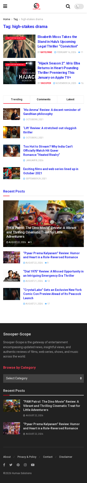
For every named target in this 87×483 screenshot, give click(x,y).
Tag (16, 19)
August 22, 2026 (17, 242)
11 (81, 52)
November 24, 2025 (65, 83)
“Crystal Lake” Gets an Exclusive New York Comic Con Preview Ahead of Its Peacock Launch (52, 294)
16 (81, 83)
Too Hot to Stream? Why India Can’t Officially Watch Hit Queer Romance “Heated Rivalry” (48, 150)
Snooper (46, 83)
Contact (48, 456)
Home (6, 19)
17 (48, 304)
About (7, 456)
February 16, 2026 (66, 52)
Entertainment (15, 38)
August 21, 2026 (34, 281)
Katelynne (46, 52)
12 (48, 281)
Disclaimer (65, 456)
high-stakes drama (32, 19)
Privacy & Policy (27, 456)
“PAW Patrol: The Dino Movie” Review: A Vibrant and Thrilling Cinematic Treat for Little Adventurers (41, 232)
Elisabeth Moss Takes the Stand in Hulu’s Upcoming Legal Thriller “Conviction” (58, 41)
